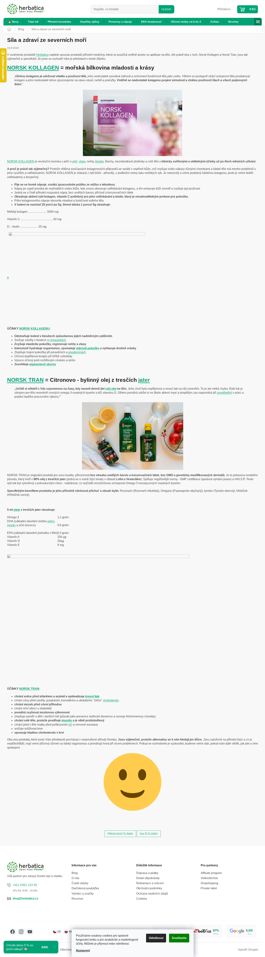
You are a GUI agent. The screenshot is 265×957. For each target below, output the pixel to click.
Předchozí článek (120, 833)
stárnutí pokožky (87, 348)
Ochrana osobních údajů (152, 893)
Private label (209, 888)
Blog (75, 873)
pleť (74, 161)
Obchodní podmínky (149, 888)
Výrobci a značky (83, 893)
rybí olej (110, 388)
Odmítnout (156, 938)
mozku (11, 525)
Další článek (149, 833)
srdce (50, 521)
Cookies (141, 898)
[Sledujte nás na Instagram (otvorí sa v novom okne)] (21, 931)
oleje (16, 509)
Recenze (77, 898)
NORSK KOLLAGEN (33, 68)
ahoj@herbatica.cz (25, 898)
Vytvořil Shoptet (248, 949)
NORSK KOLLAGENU (34, 328)
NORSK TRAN (25, 380)
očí (70, 724)
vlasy (82, 161)
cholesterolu (111, 700)
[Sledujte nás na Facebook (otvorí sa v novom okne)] (12, 931)
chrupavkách (58, 340)
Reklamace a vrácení (150, 883)
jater (144, 380)
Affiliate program (211, 873)
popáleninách (77, 352)
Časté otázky (80, 883)
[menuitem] (13, 22)
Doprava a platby (147, 873)
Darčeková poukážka (85, 888)
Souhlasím (179, 938)
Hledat (166, 9)
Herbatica (42, 54)
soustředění (224, 392)
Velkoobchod (209, 878)
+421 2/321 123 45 (25, 885)
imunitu (67, 720)
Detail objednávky (148, 878)
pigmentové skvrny (42, 364)
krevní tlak (92, 696)
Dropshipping (209, 883)
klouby (99, 161)
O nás (75, 878)
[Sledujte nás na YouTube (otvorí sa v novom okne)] (30, 931)
